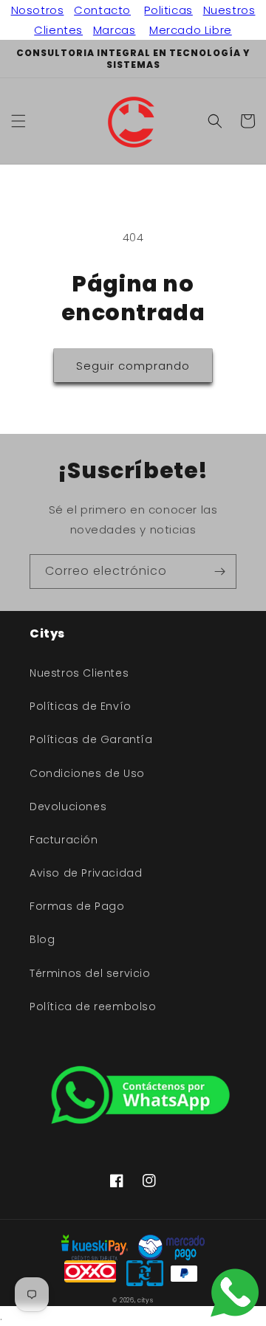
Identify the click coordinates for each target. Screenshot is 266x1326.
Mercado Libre (190, 30)
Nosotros (37, 10)
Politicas (168, 10)
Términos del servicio (90, 973)
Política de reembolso (93, 1006)
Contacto (102, 10)
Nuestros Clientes (79, 673)
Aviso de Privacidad (86, 873)
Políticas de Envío (81, 706)
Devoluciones (68, 806)
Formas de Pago (77, 906)
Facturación (64, 839)
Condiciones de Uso (87, 773)
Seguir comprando (133, 365)
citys (145, 1300)
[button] (18, 121)
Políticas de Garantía (91, 739)
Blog (42, 939)
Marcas (114, 30)
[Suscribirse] (219, 571)
